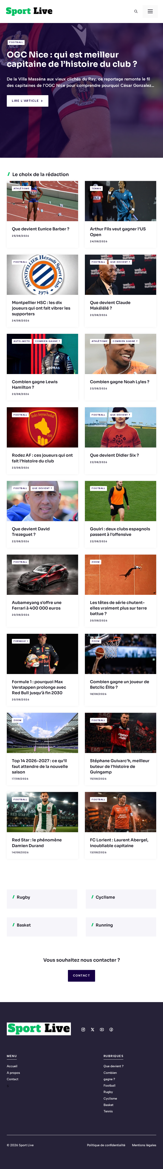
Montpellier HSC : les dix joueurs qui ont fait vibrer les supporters (41, 308)
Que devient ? (120, 262)
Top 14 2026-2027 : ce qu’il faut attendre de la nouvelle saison (40, 766)
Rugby (108, 1092)
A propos (13, 1073)
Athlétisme (22, 188)
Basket (108, 1105)
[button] (136, 11)
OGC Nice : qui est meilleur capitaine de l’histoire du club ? (72, 59)
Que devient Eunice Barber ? (40, 229)
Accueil (12, 1066)
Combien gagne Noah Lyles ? (119, 381)
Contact (81, 975)
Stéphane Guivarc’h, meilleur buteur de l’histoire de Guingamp (119, 766)
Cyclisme (110, 1098)
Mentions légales (144, 1145)
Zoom (96, 562)
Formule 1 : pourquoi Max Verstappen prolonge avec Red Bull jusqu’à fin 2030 (39, 687)
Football (16, 42)
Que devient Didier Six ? (114, 455)
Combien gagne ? (47, 341)
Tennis (96, 188)
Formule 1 (21, 641)
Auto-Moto (22, 341)
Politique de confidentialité (106, 1145)
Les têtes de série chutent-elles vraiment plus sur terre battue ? (118, 608)
